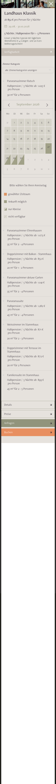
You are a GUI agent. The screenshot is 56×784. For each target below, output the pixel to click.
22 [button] (14, 148)
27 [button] (48, 148)
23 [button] (21, 148)
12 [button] (42, 130)
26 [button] (42, 148)
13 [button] (48, 130)
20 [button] (48, 138)
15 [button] (14, 138)
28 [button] (7, 159)
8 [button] (14, 130)
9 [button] (21, 130)
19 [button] (42, 138)
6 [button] (48, 122)
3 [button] (27, 122)
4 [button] (34, 122)
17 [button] (28, 138)
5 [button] (41, 122)
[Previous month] (9, 105)
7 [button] (7, 130)
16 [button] (21, 138)
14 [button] (7, 138)
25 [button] (35, 148)
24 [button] (28, 148)
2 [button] (21, 122)
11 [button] (34, 130)
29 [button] (14, 159)
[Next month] (47, 105)
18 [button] (35, 138)
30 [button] (21, 159)
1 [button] (14, 122)
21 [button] (7, 148)
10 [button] (28, 130)
